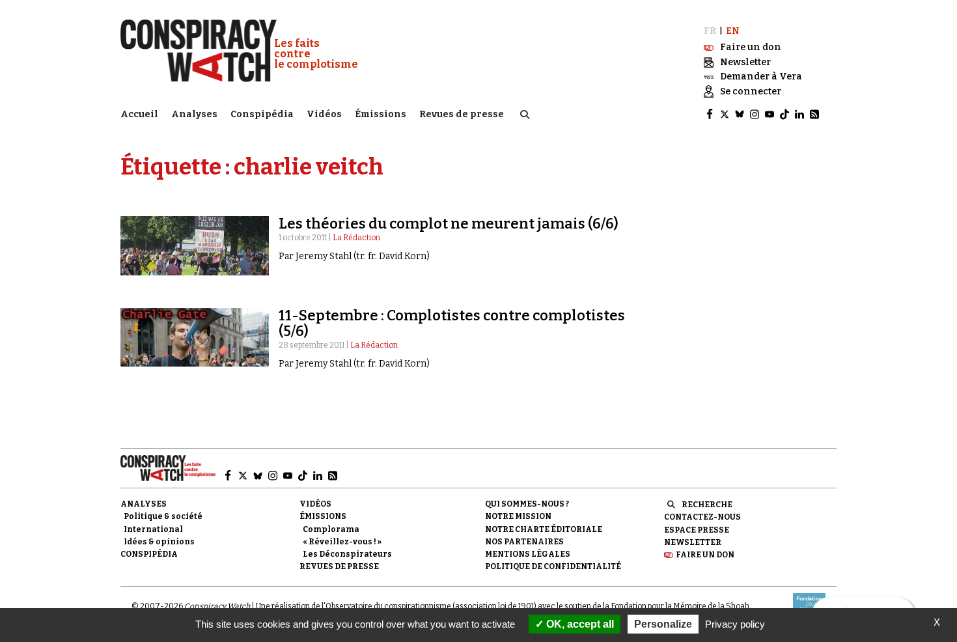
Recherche (707, 504)
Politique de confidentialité (553, 566)
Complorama (331, 529)
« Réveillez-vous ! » (342, 541)
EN (733, 30)
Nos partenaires (524, 541)
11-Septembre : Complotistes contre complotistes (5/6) (452, 323)
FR (710, 30)
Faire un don (705, 554)
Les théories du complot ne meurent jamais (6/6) (448, 223)
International (153, 529)
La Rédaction (356, 237)
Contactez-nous (702, 517)
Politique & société (163, 516)
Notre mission (518, 516)
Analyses (194, 114)
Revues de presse (461, 114)
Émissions (380, 114)
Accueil (139, 114)
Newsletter (692, 542)
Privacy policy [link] (735, 624)
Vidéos (324, 114)
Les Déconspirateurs (347, 554)
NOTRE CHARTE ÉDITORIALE (543, 529)
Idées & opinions (159, 541)
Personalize (663, 624)
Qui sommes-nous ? (527, 504)
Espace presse (696, 530)
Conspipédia (262, 114)
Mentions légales (527, 554)
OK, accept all (579, 624)
